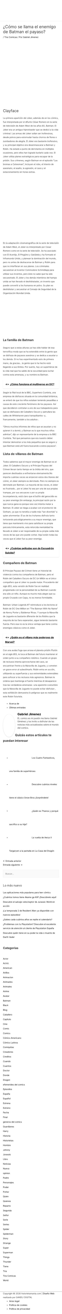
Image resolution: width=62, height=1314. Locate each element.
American (7, 968)
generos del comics (12, 1122)
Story (5, 1238)
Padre (6, 1178)
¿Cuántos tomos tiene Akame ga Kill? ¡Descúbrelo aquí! (29, 897)
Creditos (7, 1056)
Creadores (8, 1052)
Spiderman (8, 1234)
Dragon (6, 1080)
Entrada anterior (12, 861)
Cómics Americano (12, 1038)
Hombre (7, 1145)
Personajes (8, 1182)
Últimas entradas (17, 707)
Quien (6, 1196)
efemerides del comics (14, 1084)
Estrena (6, 1103)
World (5, 1280)
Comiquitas (8, 1047)
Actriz (6, 963)
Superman (8, 1252)
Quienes (7, 1201)
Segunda (7, 1210)
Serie (5, 1220)
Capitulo (7, 1019)
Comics (6, 1033)
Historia (6, 1136)
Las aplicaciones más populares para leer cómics (27, 892)
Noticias (7, 1164)
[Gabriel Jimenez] (9, 725)
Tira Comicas (10, 37)
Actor (5, 959)
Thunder (7, 1262)
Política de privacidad (19, 1309)
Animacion (8, 977)
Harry (5, 1131)
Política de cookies (18, 1305)
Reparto (7, 1206)
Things (6, 1257)
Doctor (6, 1070)
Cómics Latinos (10, 1042)
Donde (6, 1075)
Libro (5, 1159)
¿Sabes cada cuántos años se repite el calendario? (27, 919)
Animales (7, 986)
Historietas (8, 1140)
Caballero (7, 1014)
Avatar (6, 996)
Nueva (6, 1168)
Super (6, 1248)
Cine (5, 1024)
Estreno (6, 1108)
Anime (6, 991)
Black (5, 1005)
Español (7, 1098)
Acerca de (14, 703)
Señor (6, 1215)
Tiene (5, 1266)
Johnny (6, 1150)
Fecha (6, 1112)
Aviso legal (14, 1301)
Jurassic (7, 1154)
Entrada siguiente (12, 865)
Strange (7, 1243)
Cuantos (7, 1066)
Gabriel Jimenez (29, 714)
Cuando (7, 1061)
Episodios (7, 1089)
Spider (6, 1229)
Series (6, 1224)
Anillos (6, 972)
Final (5, 1117)
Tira (5, 1271)
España (6, 1094)
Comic (6, 1028)
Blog (5, 1010)
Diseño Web (48, 1293)
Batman (7, 1000)
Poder (6, 1187)
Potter (6, 1192)
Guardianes (8, 1126)
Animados (7, 982)
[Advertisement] (31, 75)
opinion (6, 1173)
